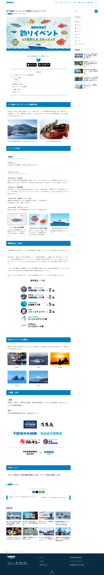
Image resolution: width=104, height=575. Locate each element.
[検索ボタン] (96, 2)
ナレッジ (78, 31)
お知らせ (9, 13)
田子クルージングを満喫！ (20, 86)
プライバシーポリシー (76, 561)
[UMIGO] (9, 2)
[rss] (52, 571)
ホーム (41, 557)
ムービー (78, 37)
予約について (16, 92)
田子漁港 (15, 13)
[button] (33, 492)
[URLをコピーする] (43, 492)
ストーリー (79, 28)
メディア (78, 40)
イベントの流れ (17, 77)
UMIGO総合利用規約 (76, 557)
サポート (78, 25)
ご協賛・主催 (16, 89)
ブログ (41, 561)
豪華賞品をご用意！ (18, 84)
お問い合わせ (43, 564)
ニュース (78, 34)
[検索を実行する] (96, 11)
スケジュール (18, 81)
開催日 (16, 79)
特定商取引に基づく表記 (77, 564)
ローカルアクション (81, 44)
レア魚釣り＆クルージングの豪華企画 (23, 75)
